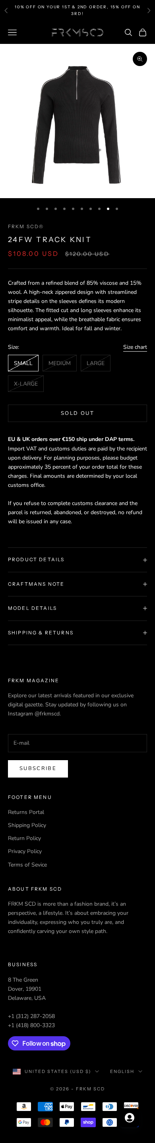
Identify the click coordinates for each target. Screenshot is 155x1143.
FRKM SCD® (26, 226)
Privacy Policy (25, 851)
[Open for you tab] (129, 1117)
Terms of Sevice (27, 865)
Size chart (135, 347)
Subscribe (37, 768)
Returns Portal (26, 812)
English (122, 1071)
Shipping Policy (27, 825)
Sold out (77, 413)
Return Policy (24, 838)
